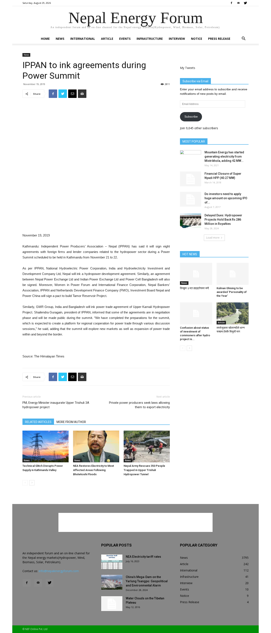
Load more (213, 237)
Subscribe (191, 116)
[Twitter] (245, 3)
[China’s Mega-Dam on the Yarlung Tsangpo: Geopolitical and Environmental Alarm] (111, 582)
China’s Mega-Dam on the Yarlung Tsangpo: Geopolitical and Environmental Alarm (147, 581)
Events (125, 39)
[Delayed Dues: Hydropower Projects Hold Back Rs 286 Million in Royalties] (190, 220)
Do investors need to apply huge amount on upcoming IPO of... (226, 198)
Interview (177, 39)
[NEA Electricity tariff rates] (111, 562)
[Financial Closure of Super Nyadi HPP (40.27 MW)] (190, 179)
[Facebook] (231, 3)
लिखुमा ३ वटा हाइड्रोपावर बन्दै (194, 288)
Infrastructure (150, 39)
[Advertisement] (96, 222)
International (82, 39)
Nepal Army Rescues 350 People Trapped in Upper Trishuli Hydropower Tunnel (144, 470)
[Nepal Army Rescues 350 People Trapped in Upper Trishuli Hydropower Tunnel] (147, 446)
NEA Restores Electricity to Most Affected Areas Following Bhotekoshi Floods (93, 470)
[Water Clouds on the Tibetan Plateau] (111, 603)
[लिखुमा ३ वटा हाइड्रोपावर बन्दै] (196, 274)
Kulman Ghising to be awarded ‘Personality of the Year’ (232, 292)
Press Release (219, 39)
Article (107, 39)
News (60, 39)
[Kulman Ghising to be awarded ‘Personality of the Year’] (233, 274)
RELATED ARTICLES (38, 422)
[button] (243, 39)
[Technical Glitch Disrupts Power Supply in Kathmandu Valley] (45, 446)
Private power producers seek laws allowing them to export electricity (139, 405)
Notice (196, 39)
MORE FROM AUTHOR (71, 422)
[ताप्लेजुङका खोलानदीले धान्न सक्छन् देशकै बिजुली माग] (233, 313)
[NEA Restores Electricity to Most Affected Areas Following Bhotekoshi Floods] (96, 446)
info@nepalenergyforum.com (59, 571)
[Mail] (238, 3)
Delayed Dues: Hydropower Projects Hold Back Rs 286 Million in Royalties (223, 219)
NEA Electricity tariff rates (143, 556)
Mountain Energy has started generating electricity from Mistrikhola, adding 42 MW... (224, 156)
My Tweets (187, 68)
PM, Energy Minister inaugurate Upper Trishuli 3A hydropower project (55, 405)
